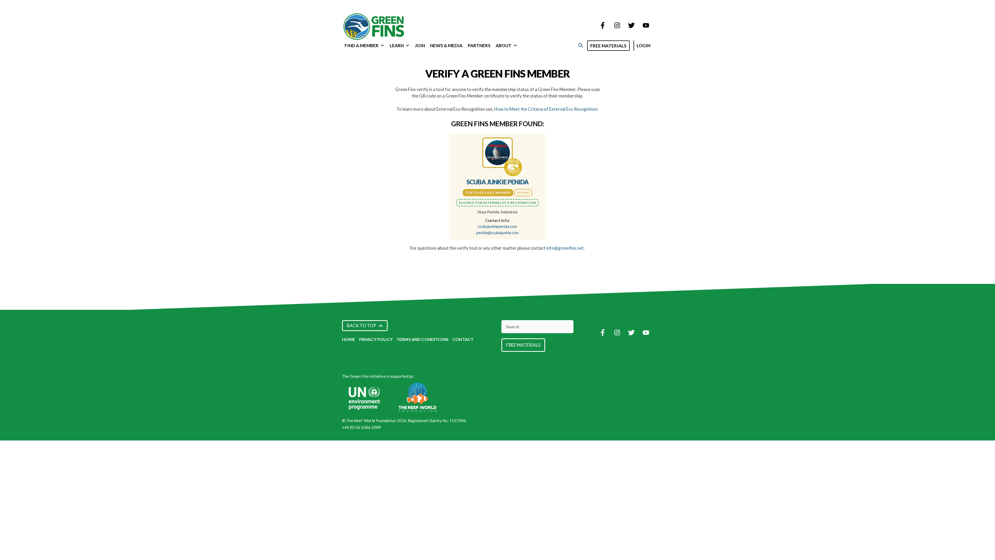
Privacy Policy (376, 339)
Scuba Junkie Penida (497, 182)
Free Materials (608, 45)
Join (420, 45)
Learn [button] (397, 45)
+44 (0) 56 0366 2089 (361, 427)
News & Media (446, 45)
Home (348, 339)
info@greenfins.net (565, 248)
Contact (462, 339)
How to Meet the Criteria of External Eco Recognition (546, 109)
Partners (479, 45)
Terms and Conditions (422, 339)
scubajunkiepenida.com (497, 226)
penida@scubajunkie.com (497, 232)
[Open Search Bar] (580, 45)
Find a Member (362, 45)
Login (643, 45)
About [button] (503, 45)
